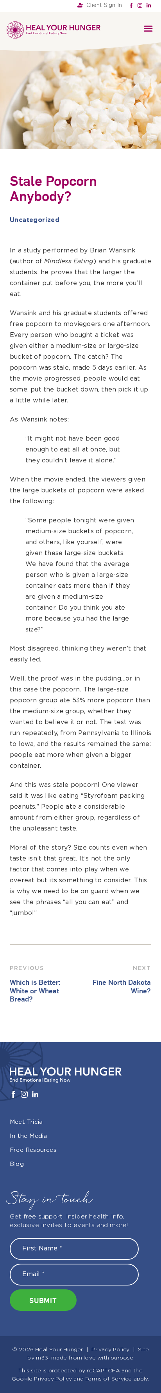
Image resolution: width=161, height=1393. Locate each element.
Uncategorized (34, 220)
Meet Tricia (26, 1122)
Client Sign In (104, 5)
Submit (43, 1300)
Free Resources (33, 1150)
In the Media (28, 1136)
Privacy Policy (110, 1349)
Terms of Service (108, 1379)
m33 (42, 1358)
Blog (17, 1164)
